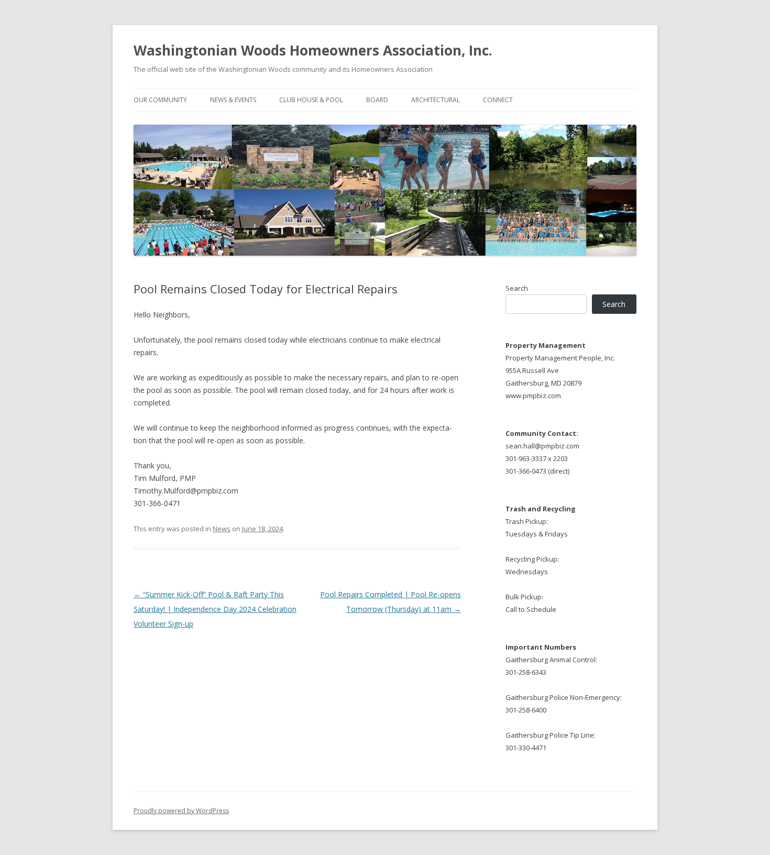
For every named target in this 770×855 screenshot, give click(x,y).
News (221, 528)
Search (516, 288)
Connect (498, 99)
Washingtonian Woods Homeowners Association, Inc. (313, 50)
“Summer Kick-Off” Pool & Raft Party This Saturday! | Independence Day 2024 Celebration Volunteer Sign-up (215, 609)
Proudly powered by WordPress (181, 810)
